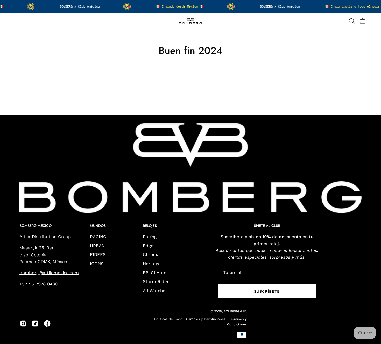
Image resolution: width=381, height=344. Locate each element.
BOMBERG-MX (235, 311)
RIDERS (98, 254)
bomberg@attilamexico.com (49, 272)
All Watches (155, 290)
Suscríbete (267, 291)
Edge (148, 245)
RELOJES (150, 226)
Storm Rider (156, 281)
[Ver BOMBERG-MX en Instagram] (23, 323)
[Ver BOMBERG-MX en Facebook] (47, 323)
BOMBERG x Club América (80, 6)
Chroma (151, 254)
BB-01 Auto (154, 272)
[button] (351, 21)
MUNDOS (98, 226)
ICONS (97, 263)
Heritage (152, 263)
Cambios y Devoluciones (205, 319)
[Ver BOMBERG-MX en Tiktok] (35, 323)
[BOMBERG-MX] (190, 21)
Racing (150, 236)
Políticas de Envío (168, 319)
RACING (98, 236)
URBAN (97, 245)
